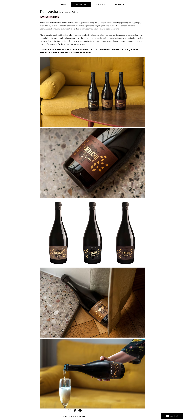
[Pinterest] (80, 410)
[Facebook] (75, 410)
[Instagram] (69, 410)
